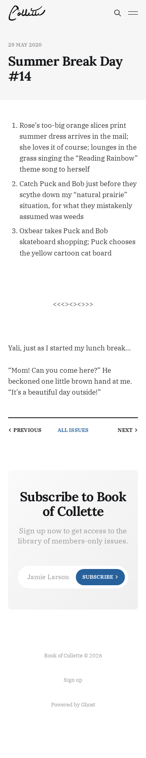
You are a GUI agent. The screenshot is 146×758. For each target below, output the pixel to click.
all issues (73, 430)
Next (125, 430)
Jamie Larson (70, 577)
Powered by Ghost (73, 704)
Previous (27, 430)
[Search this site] (118, 13)
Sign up (73, 679)
